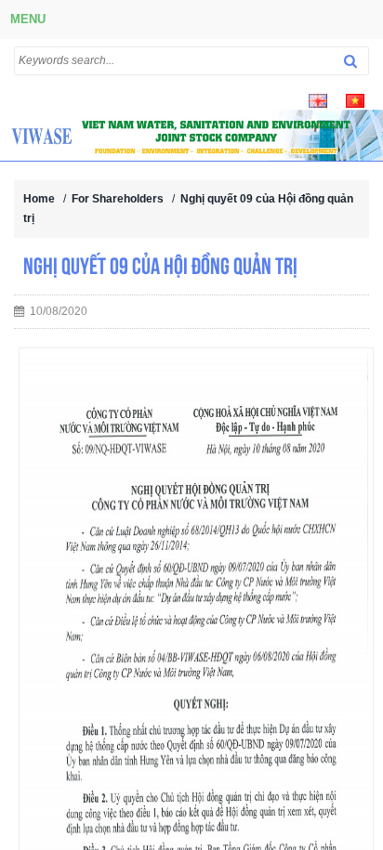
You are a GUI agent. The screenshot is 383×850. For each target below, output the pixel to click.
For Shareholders (118, 198)
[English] (318, 99)
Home (39, 198)
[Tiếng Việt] (355, 99)
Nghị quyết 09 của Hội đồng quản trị (160, 265)
